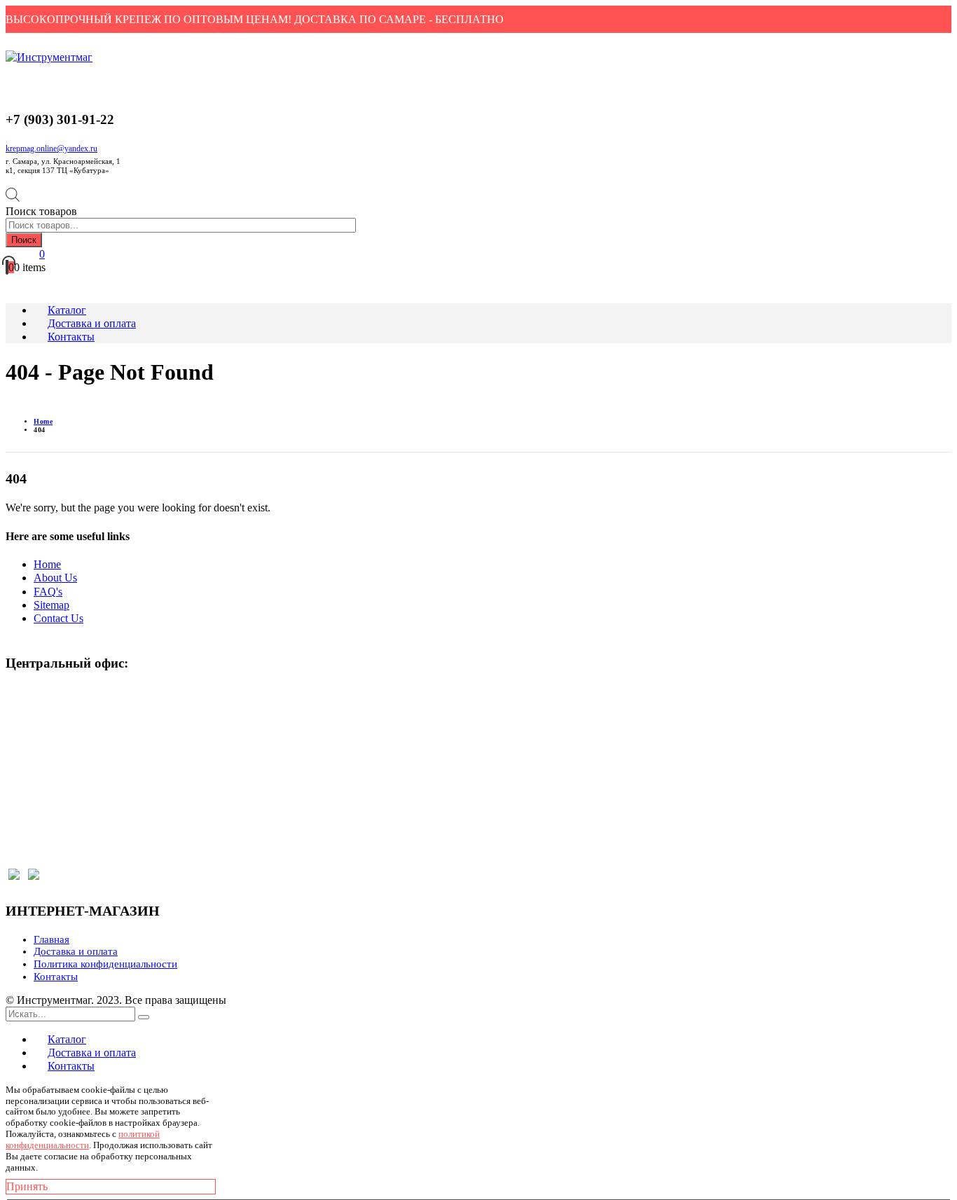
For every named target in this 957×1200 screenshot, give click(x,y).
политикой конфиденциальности (83, 1139)
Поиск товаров (41, 211)
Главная (51, 939)
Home (47, 564)
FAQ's (48, 592)
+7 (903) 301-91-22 (60, 721)
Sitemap (51, 605)
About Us (55, 578)
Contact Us (58, 618)
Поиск (23, 240)
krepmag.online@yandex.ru (51, 148)
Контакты (56, 976)
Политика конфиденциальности (105, 964)
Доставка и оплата (76, 951)
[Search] (143, 1017)
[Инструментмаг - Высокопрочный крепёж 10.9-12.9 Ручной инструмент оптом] (49, 57)
